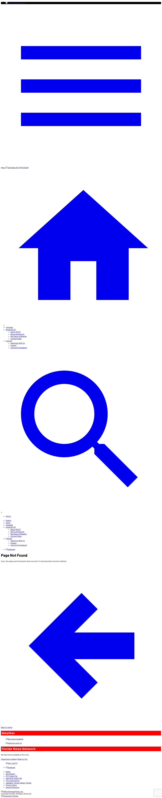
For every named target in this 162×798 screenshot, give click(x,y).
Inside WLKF (11, 329)
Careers (13, 345)
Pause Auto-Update (9, 759)
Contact (9, 341)
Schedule (9, 327)
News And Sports (17, 334)
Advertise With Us (17, 343)
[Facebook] (10, 549)
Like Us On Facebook (18, 347)
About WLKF (15, 332)
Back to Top (22, 759)
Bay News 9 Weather (18, 336)
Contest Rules (16, 338)
